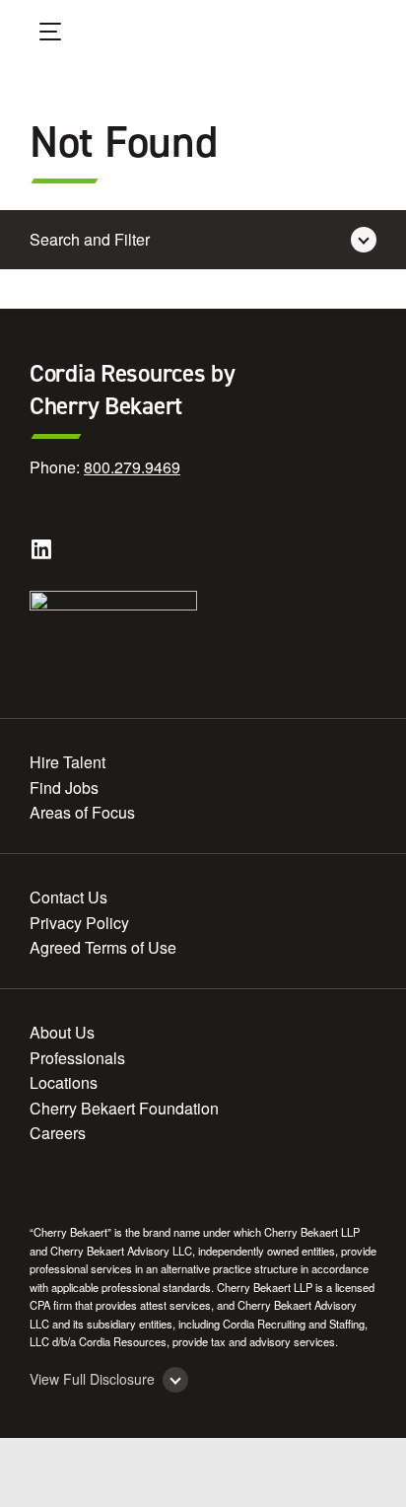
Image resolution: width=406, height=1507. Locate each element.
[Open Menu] (63, 34)
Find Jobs (64, 787)
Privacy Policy (79, 922)
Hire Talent (67, 762)
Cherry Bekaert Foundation (124, 1108)
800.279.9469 (132, 467)
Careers (58, 1132)
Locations (64, 1082)
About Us (62, 1032)
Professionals (77, 1057)
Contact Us (68, 897)
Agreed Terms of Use (103, 947)
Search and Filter (90, 239)
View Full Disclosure (92, 1379)
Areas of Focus (82, 812)
